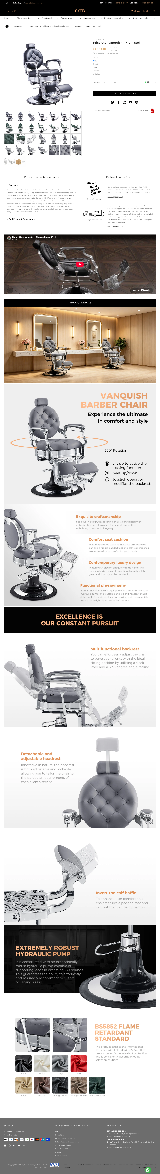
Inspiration (59, 1152)
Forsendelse (97, 53)
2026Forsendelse (136, 1165)
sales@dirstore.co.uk (34, 3)
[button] (27, 18)
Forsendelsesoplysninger (65, 1138)
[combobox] (21, 10)
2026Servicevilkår (121, 1165)
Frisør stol (18, 26)
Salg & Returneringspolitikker (67, 1142)
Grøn (97, 71)
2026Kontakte (150, 1165)
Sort (97, 61)
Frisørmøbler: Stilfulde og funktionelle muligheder (49, 26)
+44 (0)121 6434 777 (120, 3)
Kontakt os (59, 1135)
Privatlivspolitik (61, 1149)
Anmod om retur (11, 1135)
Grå (96, 64)
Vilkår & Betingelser (63, 1145)
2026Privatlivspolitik (104, 1165)
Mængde (96, 82)
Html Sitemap (61, 1156)
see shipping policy (115, 197)
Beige (97, 74)
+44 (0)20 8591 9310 (147, 3)
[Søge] (7, 10)
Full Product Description (21, 219)
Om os (58, 1131)
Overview (13, 185)
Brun (97, 67)
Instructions (143, 111)
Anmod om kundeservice (14, 1131)
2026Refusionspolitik (86, 1165)
